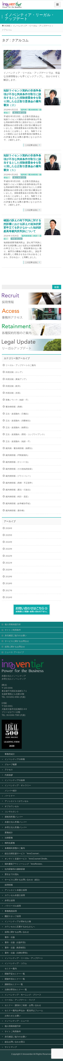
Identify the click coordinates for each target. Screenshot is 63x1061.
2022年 (9, 556)
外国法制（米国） (14, 393)
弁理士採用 (10, 900)
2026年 (9, 528)
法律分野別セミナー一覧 (16, 989)
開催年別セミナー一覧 (15, 979)
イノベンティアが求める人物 (18, 921)
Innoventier (28, 1054)
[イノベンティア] (12, 6)
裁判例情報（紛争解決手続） (19, 503)
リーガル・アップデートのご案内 (21, 365)
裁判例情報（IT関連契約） (17, 455)
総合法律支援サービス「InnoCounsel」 (23, 853)
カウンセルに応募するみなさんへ (20, 926)
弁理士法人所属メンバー (16, 827)
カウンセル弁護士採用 (15, 895)
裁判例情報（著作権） (16, 510)
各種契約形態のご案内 (15, 848)
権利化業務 (10, 843)
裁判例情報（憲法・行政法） (19, 490)
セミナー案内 (11, 968)
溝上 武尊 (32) (19, 113)
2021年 (9, 563)
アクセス (9, 769)
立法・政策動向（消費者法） (19, 420)
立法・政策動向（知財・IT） (18, 441)
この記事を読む (31, 145)
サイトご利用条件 (13, 630)
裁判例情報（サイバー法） (18, 462)
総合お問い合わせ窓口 (15, 1042)
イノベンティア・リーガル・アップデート (24, 958)
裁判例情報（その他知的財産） (20, 469)
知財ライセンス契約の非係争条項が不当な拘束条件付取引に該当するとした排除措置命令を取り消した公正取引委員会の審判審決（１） (22, 162)
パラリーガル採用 (13, 906)
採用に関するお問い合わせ (17, 932)
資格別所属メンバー (14, 817)
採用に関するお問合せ (15, 647)
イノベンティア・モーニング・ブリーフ (23, 995)
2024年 (9, 542)
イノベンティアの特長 (15, 759)
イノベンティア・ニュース (17, 1021)
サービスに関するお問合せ (17, 641)
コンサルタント (12, 811)
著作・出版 (10, 937)
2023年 (9, 549)
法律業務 (9, 838)
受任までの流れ (12, 874)
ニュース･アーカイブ (14, 652)
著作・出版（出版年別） (16, 942)
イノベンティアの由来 (15, 780)
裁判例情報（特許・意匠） (18, 496)
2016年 (9, 597)
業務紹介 (9, 832)
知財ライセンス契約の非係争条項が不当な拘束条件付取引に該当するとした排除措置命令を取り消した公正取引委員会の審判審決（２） (22, 97)
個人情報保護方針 (13, 624)
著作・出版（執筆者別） (16, 947)
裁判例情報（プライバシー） (19, 476)
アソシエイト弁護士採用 (16, 890)
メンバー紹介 (11, 790)
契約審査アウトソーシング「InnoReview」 (24, 864)
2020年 (9, 570)
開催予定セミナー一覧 (15, 974)
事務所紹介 (10, 754)
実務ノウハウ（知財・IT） (17, 400)
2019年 (9, 576)
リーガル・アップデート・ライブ (20, 1000)
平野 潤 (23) (17, 239)
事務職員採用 (11, 911)
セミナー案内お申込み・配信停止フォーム (24, 1010)
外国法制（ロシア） (15, 372)
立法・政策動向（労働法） (18, 414)
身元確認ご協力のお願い (16, 635)
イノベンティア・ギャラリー (18, 785)
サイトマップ (11, 1047)
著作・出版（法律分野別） (17, 953)
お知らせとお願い (13, 1016)
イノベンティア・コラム (16, 963)
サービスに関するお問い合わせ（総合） (23, 880)
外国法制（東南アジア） (17, 379)
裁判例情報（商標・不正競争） (20, 483)
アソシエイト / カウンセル (16, 801)
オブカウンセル (12, 806)
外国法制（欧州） (14, 386)
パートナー (10, 796)
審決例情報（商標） (15, 407)
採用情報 (9, 885)
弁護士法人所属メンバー (16, 822)
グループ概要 (11, 764)
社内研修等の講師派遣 (15, 869)
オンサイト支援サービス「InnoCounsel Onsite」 (27, 859)
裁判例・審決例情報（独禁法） (20, 448)
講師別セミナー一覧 (14, 984)
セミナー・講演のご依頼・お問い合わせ (23, 1005)
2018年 (9, 583)
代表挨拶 (9, 775)
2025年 (9, 535)
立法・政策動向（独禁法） (18, 427)
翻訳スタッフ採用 (13, 916)
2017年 (9, 590)
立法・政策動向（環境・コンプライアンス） (26, 434)
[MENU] (57, 4)
